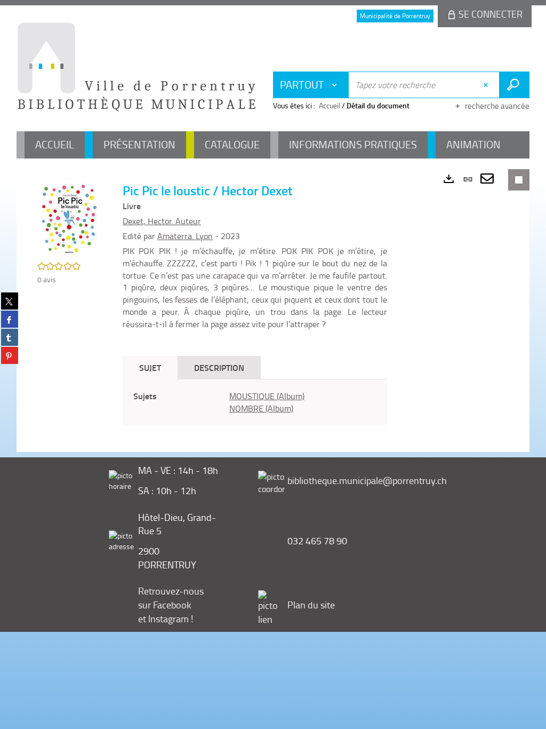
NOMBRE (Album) (261, 408)
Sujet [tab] (150, 367)
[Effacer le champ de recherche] (487, 85)
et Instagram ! (165, 618)
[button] (69, 218)
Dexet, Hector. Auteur (162, 221)
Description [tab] (219, 367)
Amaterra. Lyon (185, 236)
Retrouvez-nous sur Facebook (171, 597)
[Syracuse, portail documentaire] (136, 67)
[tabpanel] (254, 402)
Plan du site (311, 604)
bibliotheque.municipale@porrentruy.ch (367, 480)
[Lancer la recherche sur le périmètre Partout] (514, 85)
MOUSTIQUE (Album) (266, 396)
